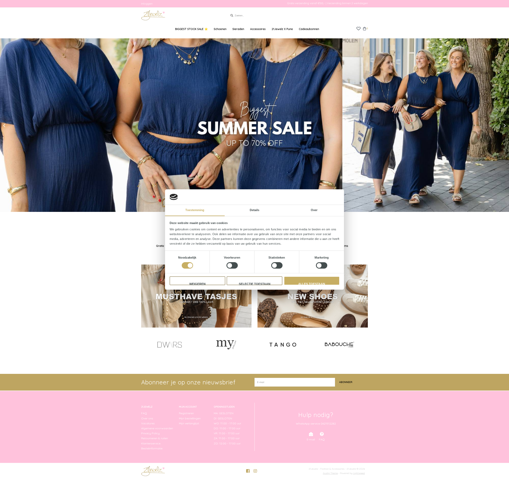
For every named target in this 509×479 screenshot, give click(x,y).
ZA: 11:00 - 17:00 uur (227, 438)
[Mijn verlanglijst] (358, 28)
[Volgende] (365, 344)
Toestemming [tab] (194, 210)
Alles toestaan (311, 283)
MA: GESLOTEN (223, 413)
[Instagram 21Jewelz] (255, 471)
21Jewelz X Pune (282, 29)
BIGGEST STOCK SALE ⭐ (191, 29)
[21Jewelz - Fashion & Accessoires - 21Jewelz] (181, 15)
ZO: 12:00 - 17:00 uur (227, 443)
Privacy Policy (150, 433)
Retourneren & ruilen (154, 438)
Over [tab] (314, 210)
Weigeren (197, 283)
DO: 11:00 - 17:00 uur (227, 428)
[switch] (232, 265)
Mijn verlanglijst (189, 423)
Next (496, 126)
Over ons (147, 418)
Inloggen (147, 3)
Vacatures (148, 423)
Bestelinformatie (151, 448)
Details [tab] (254, 210)
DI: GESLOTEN (223, 418)
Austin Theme (330, 473)
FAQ (144, 413)
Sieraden (238, 29)
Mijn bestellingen (190, 418)
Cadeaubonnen (309, 29)
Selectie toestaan (254, 283)
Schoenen (220, 29)
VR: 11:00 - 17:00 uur (227, 433)
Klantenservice (150, 443)
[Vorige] (143, 344)
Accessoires (258, 29)
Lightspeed (359, 473)
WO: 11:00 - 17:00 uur (227, 423)
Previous (13, 126)
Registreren (186, 413)
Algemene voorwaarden (157, 428)
